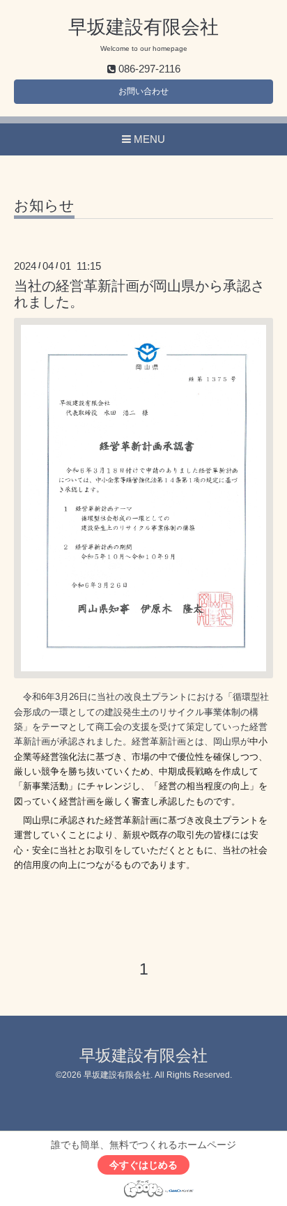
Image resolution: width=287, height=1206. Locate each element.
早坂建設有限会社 (143, 27)
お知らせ (44, 205)
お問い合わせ (143, 91)
